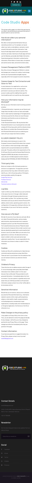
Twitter (6, 457)
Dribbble (6, 461)
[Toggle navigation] (29, 11)
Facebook (7, 449)
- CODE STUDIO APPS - (21, 476)
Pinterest (6, 465)
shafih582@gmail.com (7, 405)
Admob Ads (4, 182)
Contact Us (16, 5)
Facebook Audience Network (8, 184)
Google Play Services (6, 177)
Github (6, 453)
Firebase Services (6, 179)
